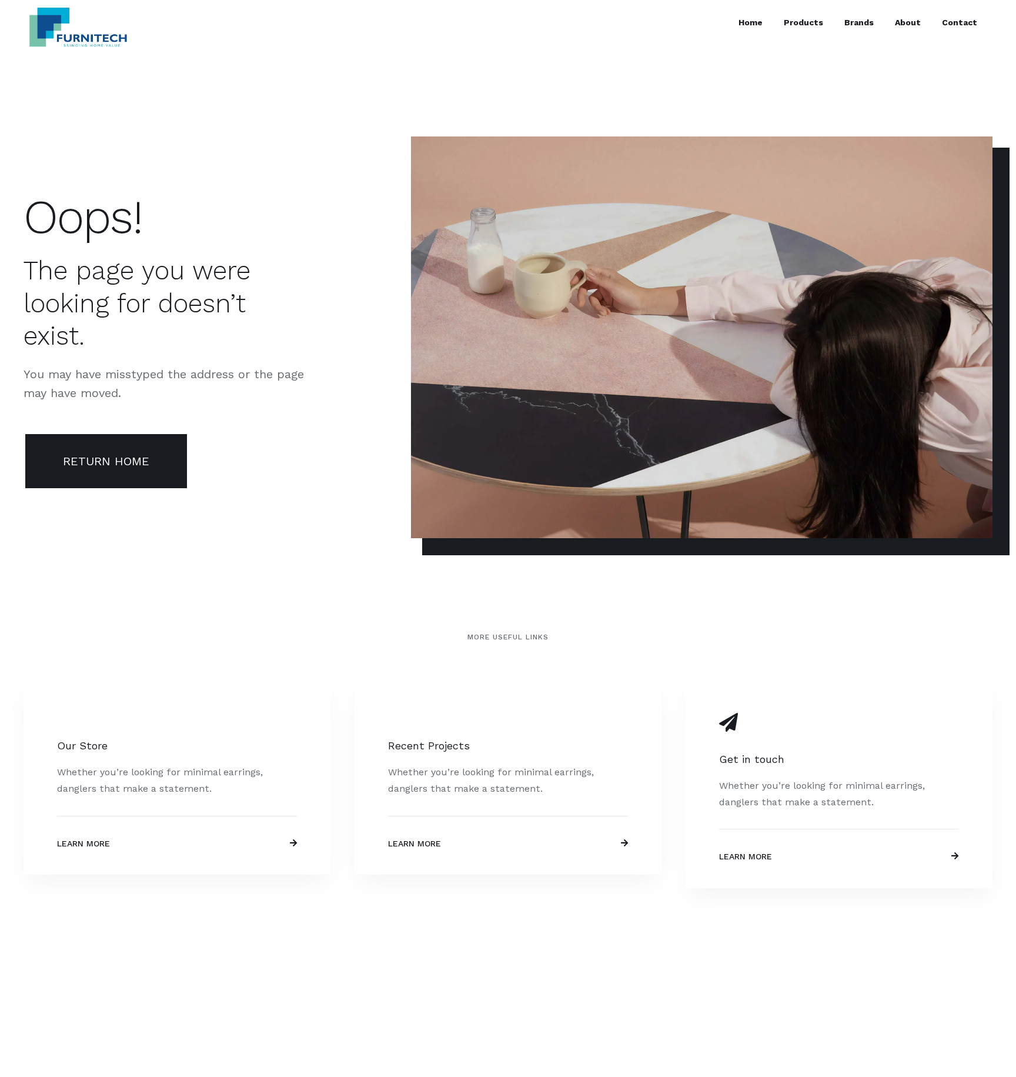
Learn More (83, 843)
